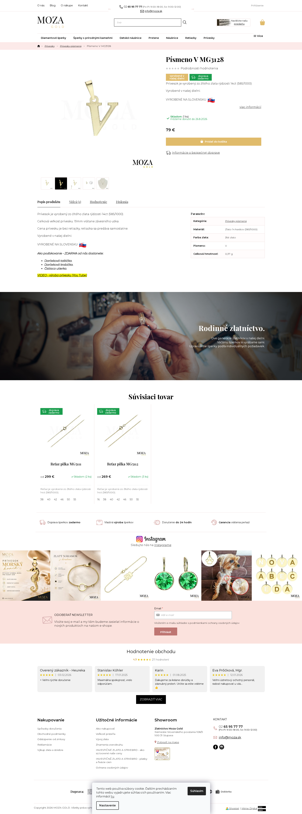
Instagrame (162, 545)
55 (75, 499)
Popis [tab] (41, 202)
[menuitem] (53, 38)
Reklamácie (44, 744)
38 (42, 499)
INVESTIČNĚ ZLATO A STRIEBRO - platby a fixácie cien (121, 760)
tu (112, 796)
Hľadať (184, 22)
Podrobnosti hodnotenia (199, 68)
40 (48, 499)
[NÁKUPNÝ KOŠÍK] (257, 22)
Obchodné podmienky (51, 733)
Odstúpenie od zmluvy (51, 739)
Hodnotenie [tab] (98, 202)
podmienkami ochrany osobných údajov (214, 623)
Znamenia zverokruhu (109, 744)
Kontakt (83, 5)
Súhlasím (196, 791)
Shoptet (234, 808)
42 (55, 499)
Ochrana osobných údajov (112, 767)
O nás (40, 5)
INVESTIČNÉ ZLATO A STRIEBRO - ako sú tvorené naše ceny (120, 751)
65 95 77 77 (231, 726)
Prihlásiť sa (165, 631)
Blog (53, 5)
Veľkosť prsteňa (105, 733)
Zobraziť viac (151, 699)
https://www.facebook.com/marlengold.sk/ (215, 747)
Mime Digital (249, 808)
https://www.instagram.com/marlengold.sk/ (221, 747)
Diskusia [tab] (122, 202)
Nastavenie (107, 805)
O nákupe (67, 5)
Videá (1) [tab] (75, 202)
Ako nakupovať (105, 728)
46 (61, 499)
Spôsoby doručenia (49, 728)
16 (98, 499)
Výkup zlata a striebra (50, 750)
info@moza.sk (230, 737)
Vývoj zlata (102, 739)
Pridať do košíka (213, 142)
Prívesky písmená (236, 221)
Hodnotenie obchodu (151, 651)
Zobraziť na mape (168, 742)
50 (68, 499)
